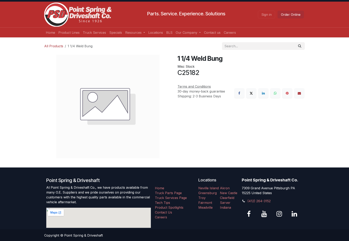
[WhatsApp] (275, 93)
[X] (251, 93)
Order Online (291, 15)
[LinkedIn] (263, 93)
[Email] (299, 93)
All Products (53, 46)
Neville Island (208, 188)
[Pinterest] (287, 93)
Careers (161, 217)
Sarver (225, 203)
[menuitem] (50, 32)
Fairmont (205, 203)
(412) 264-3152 (259, 201)
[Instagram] (279, 213)
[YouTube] (264, 213)
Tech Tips (162, 203)
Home (159, 188)
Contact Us (163, 212)
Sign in (266, 15)
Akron (225, 188)
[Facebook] (239, 93)
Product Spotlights (169, 207)
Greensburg (207, 193)
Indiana (225, 207)
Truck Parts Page (168, 193)
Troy (202, 198)
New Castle (228, 193)
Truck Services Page (171, 198)
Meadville (205, 207)
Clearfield (227, 198)
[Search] (300, 46)
